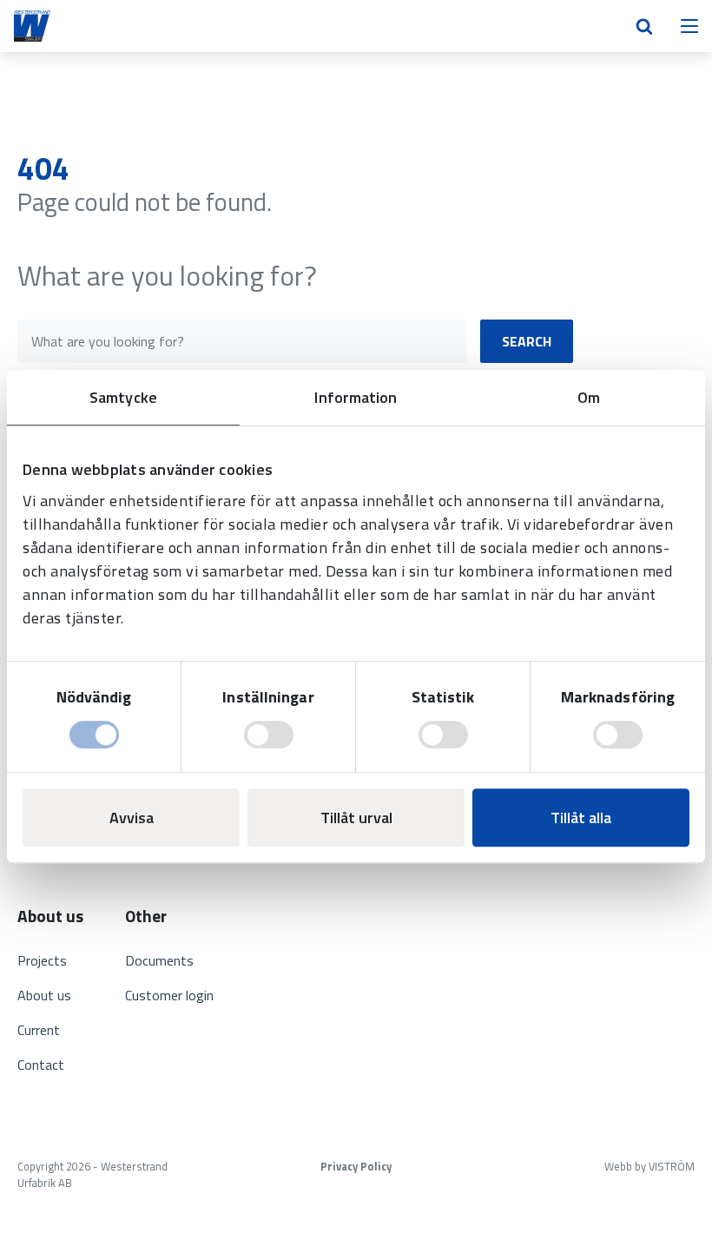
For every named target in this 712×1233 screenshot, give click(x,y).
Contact (40, 1064)
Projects (42, 960)
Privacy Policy (356, 1166)
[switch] (268, 734)
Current (38, 1029)
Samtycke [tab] (123, 397)
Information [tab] (355, 397)
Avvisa (131, 817)
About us (44, 995)
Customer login (169, 995)
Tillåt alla (580, 817)
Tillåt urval (356, 817)
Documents (159, 960)
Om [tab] (588, 397)
